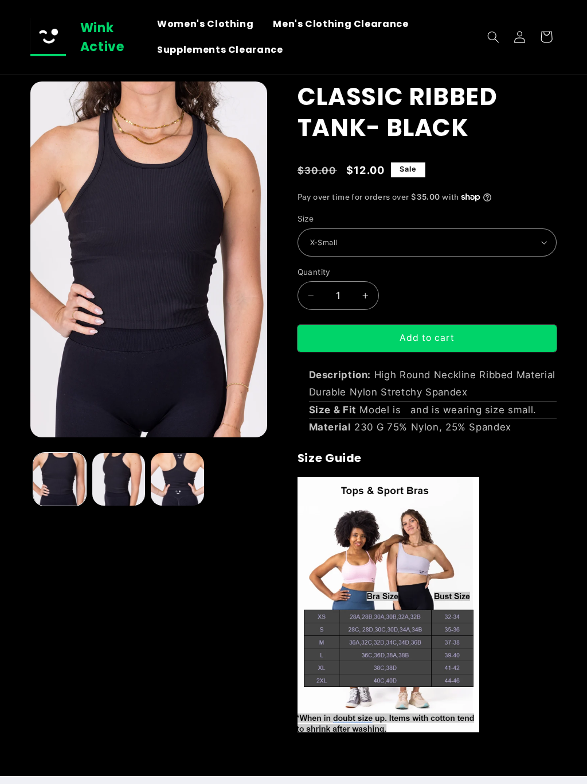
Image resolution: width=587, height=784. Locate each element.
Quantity (314, 272)
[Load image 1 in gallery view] (59, 479)
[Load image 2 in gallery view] (118, 479)
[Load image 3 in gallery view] (177, 479)
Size (306, 218)
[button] (493, 37)
